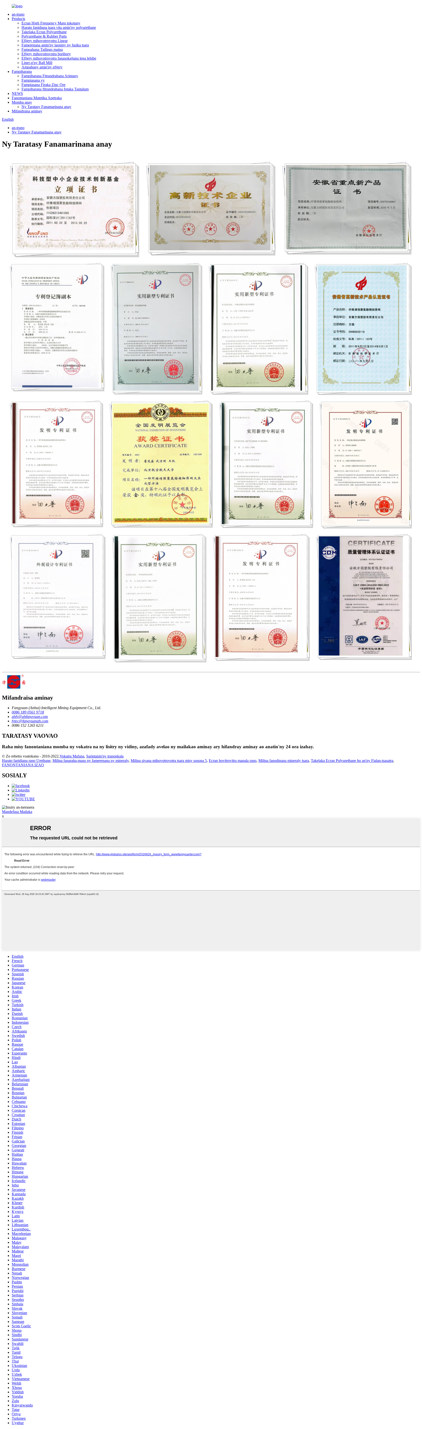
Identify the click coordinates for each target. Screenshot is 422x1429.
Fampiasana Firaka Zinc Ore (43, 85)
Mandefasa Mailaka (17, 812)
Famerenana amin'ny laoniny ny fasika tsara (55, 45)
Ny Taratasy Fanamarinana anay (46, 107)
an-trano (18, 14)
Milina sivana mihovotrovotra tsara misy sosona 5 (169, 760)
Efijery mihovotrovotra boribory (46, 54)
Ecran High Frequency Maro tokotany (50, 23)
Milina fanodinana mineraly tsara (283, 760)
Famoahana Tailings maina (42, 49)
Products (18, 19)
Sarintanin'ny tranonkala (105, 756)
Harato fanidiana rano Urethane (26, 760)
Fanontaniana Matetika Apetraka (37, 98)
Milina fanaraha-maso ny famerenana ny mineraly (91, 760)
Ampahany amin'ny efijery (42, 67)
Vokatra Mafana (72, 756)
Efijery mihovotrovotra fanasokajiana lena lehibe (58, 58)
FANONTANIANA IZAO (23, 765)
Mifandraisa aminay (27, 111)
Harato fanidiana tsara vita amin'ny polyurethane (58, 27)
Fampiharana (22, 71)
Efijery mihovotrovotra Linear (44, 41)
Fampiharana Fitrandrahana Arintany (49, 76)
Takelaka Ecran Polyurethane (44, 32)
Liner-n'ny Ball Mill (36, 63)
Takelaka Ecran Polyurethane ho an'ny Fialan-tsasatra (352, 760)
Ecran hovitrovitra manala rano (232, 760)
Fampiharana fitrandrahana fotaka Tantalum (55, 89)
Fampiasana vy (33, 80)
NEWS (17, 93)
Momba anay (22, 102)
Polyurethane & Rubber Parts (44, 36)
